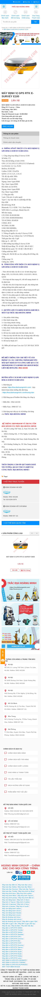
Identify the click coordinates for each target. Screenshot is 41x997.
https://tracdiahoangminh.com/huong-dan (18, 392)
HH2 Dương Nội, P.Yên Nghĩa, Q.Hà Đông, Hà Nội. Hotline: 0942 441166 (20, 693)
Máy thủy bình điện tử (25, 898)
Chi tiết (14, 570)
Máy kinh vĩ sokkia (23, 902)
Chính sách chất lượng (18, 766)
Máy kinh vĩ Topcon (9, 902)
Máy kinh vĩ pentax (8, 906)
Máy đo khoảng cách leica (11, 917)
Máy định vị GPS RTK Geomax (13, 945)
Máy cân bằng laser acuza (11, 915)
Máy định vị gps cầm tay (26, 923)
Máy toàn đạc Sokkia (9, 887)
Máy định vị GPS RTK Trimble (12, 930)
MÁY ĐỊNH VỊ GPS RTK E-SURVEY (20, 27)
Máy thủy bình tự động (26, 891)
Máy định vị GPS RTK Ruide (12, 954)
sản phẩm (17, 1)
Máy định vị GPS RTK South (12, 951)
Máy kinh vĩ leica (23, 904)
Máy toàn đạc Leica (25, 885)
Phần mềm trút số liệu (17, 792)
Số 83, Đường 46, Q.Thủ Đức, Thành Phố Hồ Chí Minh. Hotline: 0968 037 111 (20, 706)
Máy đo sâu (6, 926)
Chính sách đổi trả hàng (18, 759)
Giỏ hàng (26, 570)
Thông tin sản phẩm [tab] (10, 133)
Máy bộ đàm (15, 926)
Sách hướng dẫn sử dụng (19, 785)
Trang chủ (5, 27)
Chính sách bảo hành (17, 753)
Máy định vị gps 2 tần (29, 921)
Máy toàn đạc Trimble (9, 891)
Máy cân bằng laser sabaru (11, 908)
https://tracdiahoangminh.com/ (19, 387)
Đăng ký (37, 1)
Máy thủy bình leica (9, 893)
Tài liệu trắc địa (15, 779)
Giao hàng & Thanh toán (18, 772)
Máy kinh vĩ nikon (23, 900)
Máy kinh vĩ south (22, 906)
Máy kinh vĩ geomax (9, 904)
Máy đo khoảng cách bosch (11, 921)
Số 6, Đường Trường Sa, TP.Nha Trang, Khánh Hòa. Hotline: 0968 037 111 (20, 719)
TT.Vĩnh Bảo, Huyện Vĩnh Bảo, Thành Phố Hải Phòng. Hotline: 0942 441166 (20, 732)
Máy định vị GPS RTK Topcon (12, 947)
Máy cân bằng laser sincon (11, 910)
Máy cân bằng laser (9, 900)
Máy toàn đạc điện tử (9, 885)
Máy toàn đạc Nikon (25, 887)
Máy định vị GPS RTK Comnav (12, 939)
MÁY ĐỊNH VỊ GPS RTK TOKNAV (13, 962)
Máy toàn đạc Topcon (26, 889)
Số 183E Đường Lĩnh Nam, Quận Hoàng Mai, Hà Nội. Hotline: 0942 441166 (20, 680)
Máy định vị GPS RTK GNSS (12, 928)
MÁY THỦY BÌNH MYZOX (11, 967)
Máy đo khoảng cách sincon (12, 919)
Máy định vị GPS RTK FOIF (11, 943)
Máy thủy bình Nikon (9, 895)
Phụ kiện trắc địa (27, 926)
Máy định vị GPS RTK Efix (11, 941)
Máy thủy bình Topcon (25, 895)
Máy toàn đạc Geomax (10, 889)
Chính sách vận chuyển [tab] (12, 142)
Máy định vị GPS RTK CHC (11, 936)
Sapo (34, 994)
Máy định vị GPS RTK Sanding (12, 934)
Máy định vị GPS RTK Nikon (12, 949)
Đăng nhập (27, 1)
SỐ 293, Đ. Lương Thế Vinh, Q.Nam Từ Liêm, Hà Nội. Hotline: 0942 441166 (20, 667)
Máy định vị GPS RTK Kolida (12, 956)
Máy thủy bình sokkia (24, 893)
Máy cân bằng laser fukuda (11, 913)
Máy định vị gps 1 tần (9, 923)
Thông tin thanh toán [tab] (11, 138)
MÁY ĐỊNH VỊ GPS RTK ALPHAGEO (14, 964)
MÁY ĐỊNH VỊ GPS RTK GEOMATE (14, 960)
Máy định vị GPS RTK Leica (11, 958)
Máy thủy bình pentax (9, 898)
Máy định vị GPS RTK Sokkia (12, 932)
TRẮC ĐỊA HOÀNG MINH (20, 7)
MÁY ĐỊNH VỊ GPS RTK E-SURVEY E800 (20, 557)
